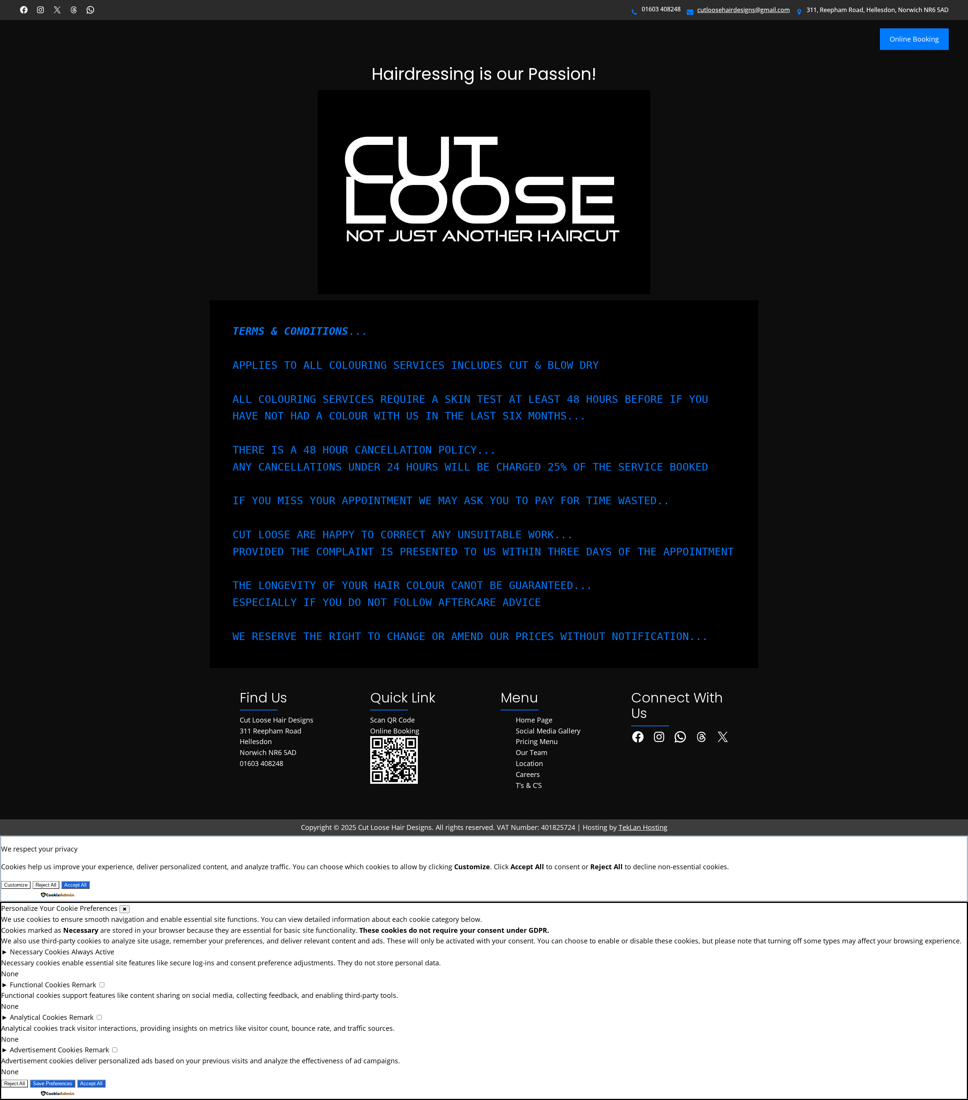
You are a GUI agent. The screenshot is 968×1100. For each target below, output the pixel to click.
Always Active (92, 951)
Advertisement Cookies (46, 1049)
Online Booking (914, 39)
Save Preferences (52, 1083)
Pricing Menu (537, 741)
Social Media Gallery (548, 730)
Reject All (46, 885)
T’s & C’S (529, 785)
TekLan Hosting (643, 827)
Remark (84, 984)
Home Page (534, 719)
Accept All (75, 885)
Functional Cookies (40, 984)
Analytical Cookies (38, 1017)
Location (529, 763)
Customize (16, 885)
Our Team (532, 752)
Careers (528, 774)
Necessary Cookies (40, 951)
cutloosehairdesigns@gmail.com (743, 10)
